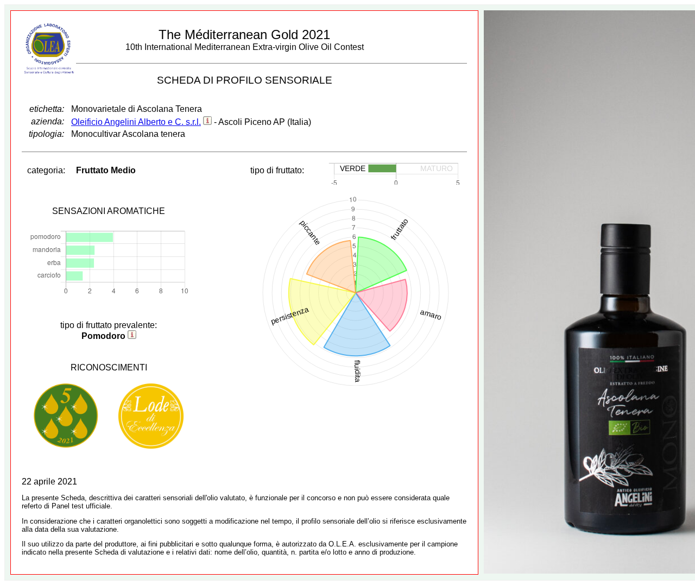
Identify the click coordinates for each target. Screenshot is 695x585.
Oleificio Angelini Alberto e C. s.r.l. (136, 122)
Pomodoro (103, 336)
